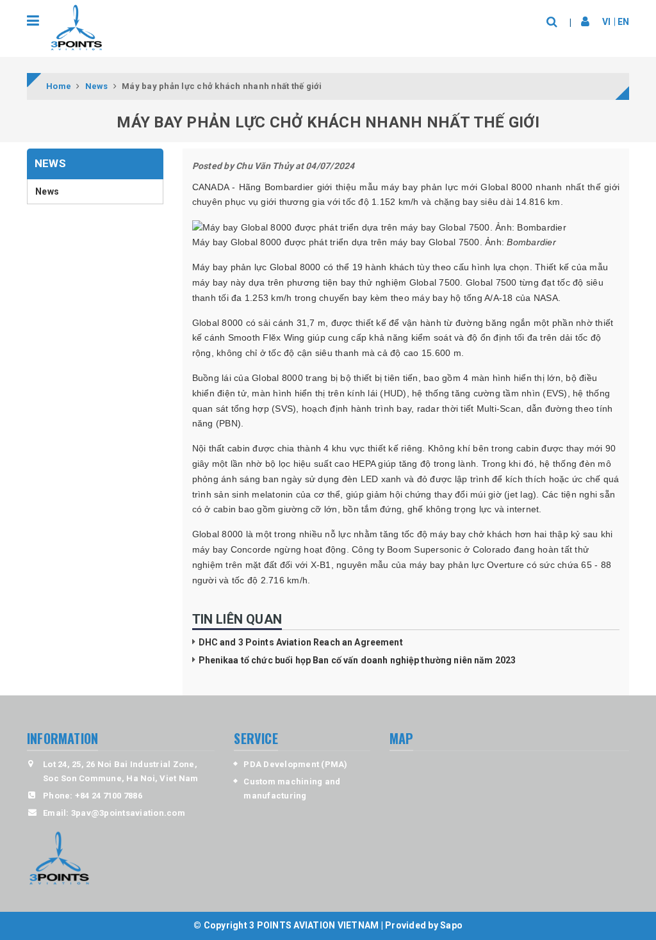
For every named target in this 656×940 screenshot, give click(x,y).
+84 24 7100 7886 (108, 795)
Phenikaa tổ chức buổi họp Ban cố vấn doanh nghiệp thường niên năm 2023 (357, 660)
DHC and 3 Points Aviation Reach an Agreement (301, 642)
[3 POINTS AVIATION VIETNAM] (76, 28)
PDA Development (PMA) (295, 764)
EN (624, 22)
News (47, 191)
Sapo (451, 925)
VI (606, 22)
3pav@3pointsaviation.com (128, 813)
